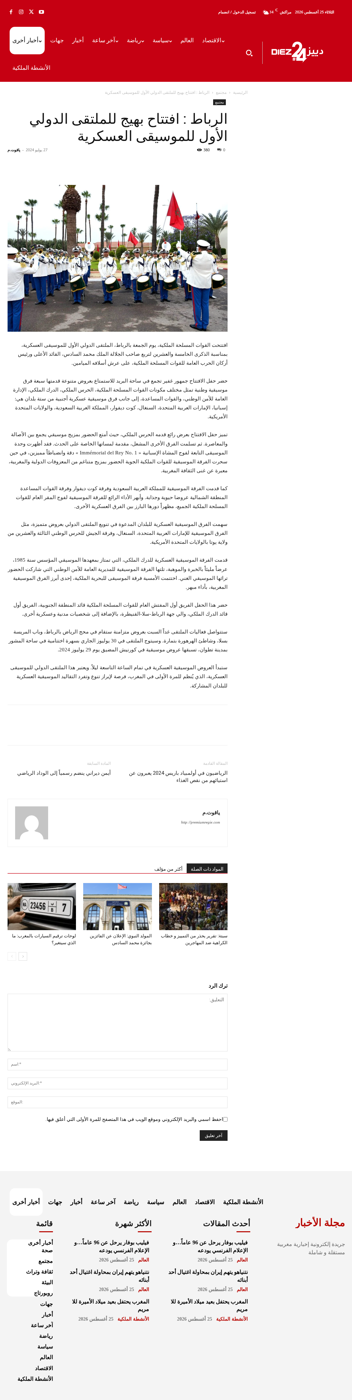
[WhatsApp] (173, 165)
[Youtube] (41, 12)
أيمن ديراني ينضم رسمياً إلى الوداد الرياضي (64, 773)
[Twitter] (31, 12)
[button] (249, 52)
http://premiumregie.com (200, 822)
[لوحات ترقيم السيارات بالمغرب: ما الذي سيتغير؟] (42, 906)
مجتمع (221, 92)
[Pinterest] (189, 165)
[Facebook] (11, 12)
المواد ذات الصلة (207, 869)
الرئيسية (240, 92)
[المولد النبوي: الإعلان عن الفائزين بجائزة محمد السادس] (117, 906)
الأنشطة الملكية (133, 1319)
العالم (143, 1260)
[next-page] (23, 956)
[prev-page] (12, 956)
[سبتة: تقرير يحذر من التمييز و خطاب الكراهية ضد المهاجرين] (193, 906)
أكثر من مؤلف (168, 869)
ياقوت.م (14, 149)
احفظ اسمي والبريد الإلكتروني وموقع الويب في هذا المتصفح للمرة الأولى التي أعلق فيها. (134, 1119)
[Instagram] (21, 12)
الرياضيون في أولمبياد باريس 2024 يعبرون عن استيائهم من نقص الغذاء (178, 776)
